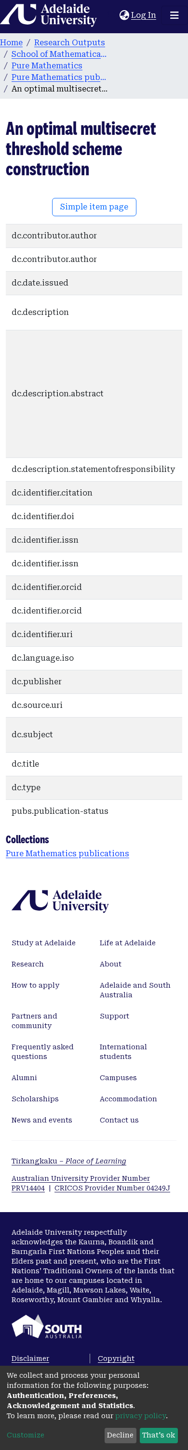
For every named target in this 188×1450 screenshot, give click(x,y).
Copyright (116, 1358)
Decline (120, 1435)
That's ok (158, 1435)
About (110, 964)
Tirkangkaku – (69, 1161)
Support (114, 1016)
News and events (42, 1120)
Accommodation (128, 1099)
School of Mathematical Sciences (60, 54)
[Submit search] (112, 15)
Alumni (24, 1078)
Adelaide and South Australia (135, 990)
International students (123, 1051)
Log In (144, 15)
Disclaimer (30, 1358)
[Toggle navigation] (174, 15)
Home (11, 42)
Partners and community (34, 1021)
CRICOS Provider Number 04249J (112, 1188)
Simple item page (94, 206)
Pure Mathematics (47, 65)
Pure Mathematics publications (60, 77)
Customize (25, 1435)
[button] (124, 15)
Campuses (118, 1078)
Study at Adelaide (44, 943)
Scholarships (35, 1099)
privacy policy (140, 1416)
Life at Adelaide (128, 943)
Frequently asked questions (43, 1051)
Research (28, 964)
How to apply (35, 985)
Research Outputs (69, 42)
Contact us (119, 1120)
